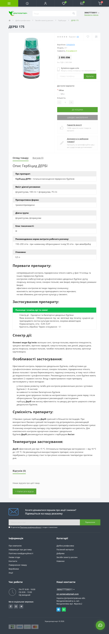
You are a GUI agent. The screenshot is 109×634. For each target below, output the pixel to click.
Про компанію (15, 545)
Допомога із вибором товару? (77, 140)
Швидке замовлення (77, 117)
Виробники (14, 569)
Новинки (60, 561)
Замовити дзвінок (91, 15)
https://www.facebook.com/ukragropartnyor (11, 606)
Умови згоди (14, 557)
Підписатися (90, 522)
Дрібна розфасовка (22, 20)
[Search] (73, 13)
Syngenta (70, 44)
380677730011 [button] (65, 589)
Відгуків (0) (38, 157)
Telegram (58, 609)
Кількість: (61, 98)
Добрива (60, 553)
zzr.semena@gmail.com (67, 594)
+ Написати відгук (24, 491)
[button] (45, 3)
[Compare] (96, 37)
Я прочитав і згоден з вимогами (34, 527)
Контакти (13, 561)
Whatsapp (64, 609)
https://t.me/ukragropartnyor (21, 606)
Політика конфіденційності (30, 527)
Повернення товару (18, 565)
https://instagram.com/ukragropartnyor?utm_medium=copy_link (16, 606)
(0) (78, 36)
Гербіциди (62, 20)
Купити (90, 76)
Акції (11, 572)
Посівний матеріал (65, 549)
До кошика (77, 109)
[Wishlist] (88, 37)
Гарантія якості (74, 125)
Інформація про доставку (20, 549)
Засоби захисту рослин (44, 20)
